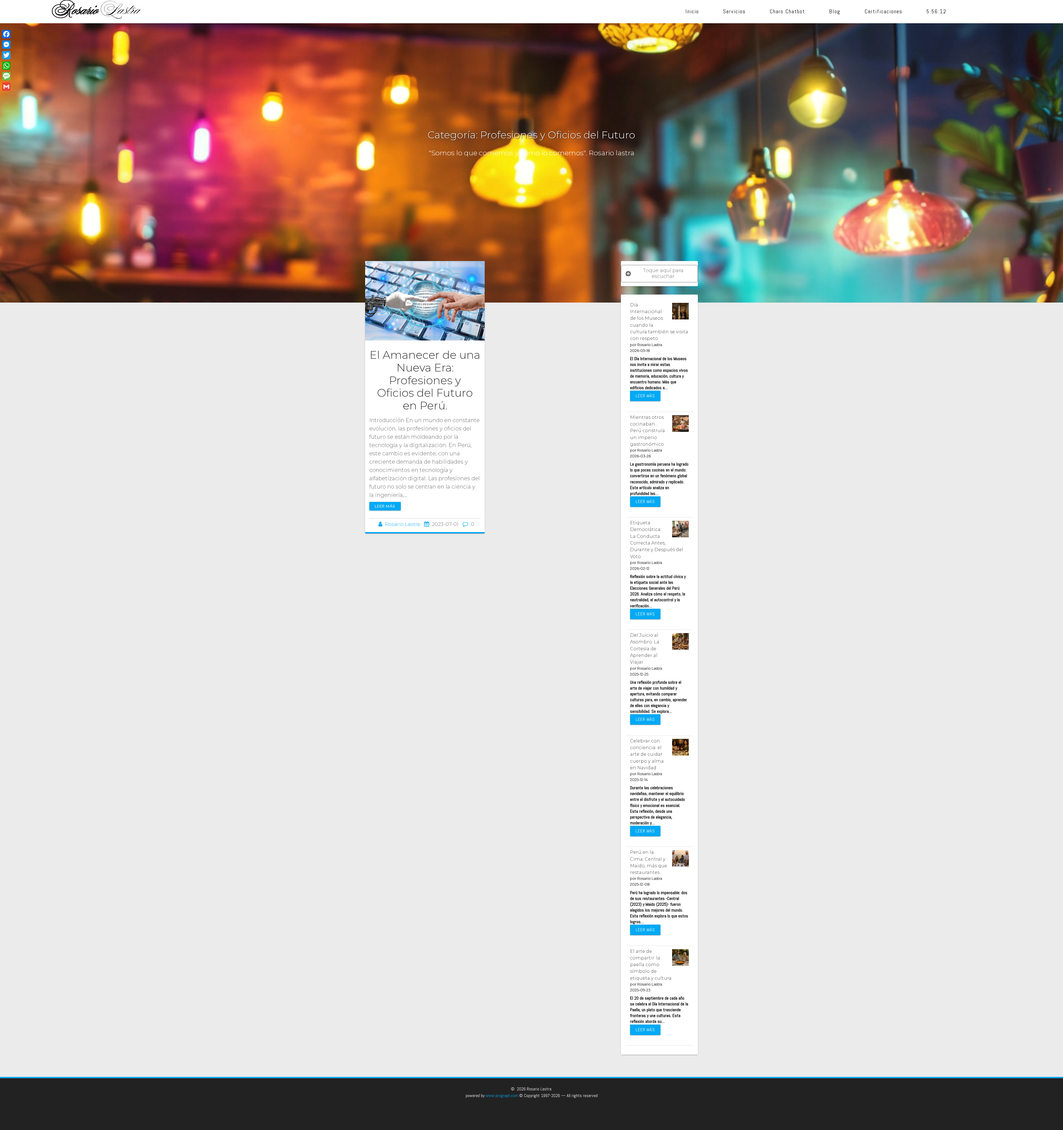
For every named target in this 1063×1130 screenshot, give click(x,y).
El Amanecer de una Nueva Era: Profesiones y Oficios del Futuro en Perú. (425, 380)
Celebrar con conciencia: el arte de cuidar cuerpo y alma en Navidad (647, 754)
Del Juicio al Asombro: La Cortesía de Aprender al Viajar (644, 648)
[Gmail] (6, 86)
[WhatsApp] (6, 65)
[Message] (6, 76)
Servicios (734, 11)
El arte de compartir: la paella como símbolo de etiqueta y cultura (651, 964)
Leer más (385, 506)
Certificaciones (884, 11)
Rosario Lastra (402, 524)
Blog (835, 11)
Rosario (96, 11)
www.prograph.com (502, 1095)
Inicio (692, 11)
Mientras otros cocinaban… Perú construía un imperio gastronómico (647, 430)
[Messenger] (6, 44)
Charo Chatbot (787, 11)
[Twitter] (6, 55)
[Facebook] (6, 34)
